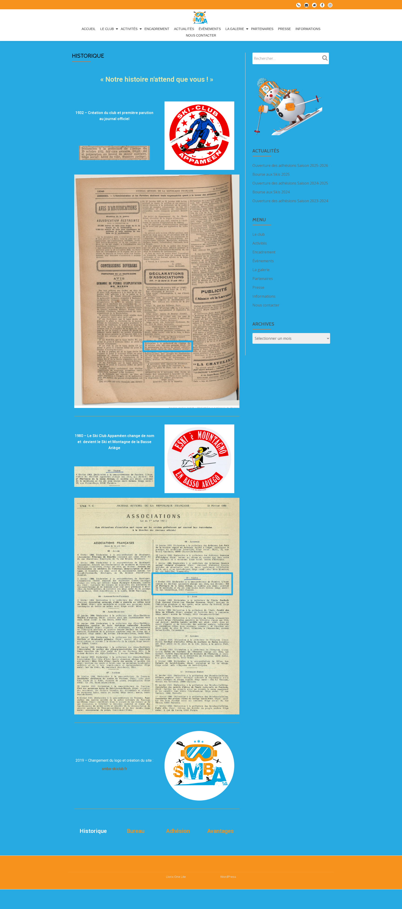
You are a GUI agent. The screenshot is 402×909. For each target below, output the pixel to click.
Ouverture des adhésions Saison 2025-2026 (290, 165)
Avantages (220, 831)
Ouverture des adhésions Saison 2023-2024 (290, 200)
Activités (129, 29)
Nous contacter (201, 35)
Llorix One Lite (176, 877)
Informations (307, 29)
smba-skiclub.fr (114, 769)
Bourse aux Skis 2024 (271, 192)
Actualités (184, 29)
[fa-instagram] (330, 6)
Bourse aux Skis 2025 (271, 174)
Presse (284, 29)
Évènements (210, 29)
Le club (107, 29)
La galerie (234, 29)
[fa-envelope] (306, 6)
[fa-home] (314, 6)
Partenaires (262, 29)
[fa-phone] (298, 6)
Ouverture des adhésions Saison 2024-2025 (290, 183)
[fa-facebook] (322, 6)
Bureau (135, 831)
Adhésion (178, 831)
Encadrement (156, 29)
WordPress (228, 877)
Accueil (89, 29)
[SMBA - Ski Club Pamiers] (201, 17)
